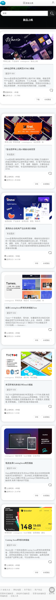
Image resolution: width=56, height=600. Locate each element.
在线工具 (14, 596)
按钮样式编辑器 (23, 594)
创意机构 (8, 221)
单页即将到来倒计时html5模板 (19, 385)
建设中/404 (10, 74)
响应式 (37, 221)
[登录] (53, 3)
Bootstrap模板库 (3, 2)
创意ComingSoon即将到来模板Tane (21, 308)
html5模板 (28, 456)
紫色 (32, 221)
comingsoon (24, 61)
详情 (36, 184)
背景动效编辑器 (39, 594)
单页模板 (33, 377)
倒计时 (26, 377)
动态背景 (37, 142)
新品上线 (34, 61)
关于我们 (28, 590)
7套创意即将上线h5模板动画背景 (20, 149)
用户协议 (38, 590)
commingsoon (27, 142)
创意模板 (36, 533)
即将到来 (16, 142)
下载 (38, 99)
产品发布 (15, 61)
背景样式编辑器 (6, 594)
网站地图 (17, 590)
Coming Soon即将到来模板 (17, 540)
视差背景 (18, 456)
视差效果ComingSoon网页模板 (19, 463)
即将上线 (6, 61)
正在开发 (36, 456)
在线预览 (47, 99)
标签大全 (6, 590)
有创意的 (10, 155)
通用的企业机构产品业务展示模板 (20, 228)
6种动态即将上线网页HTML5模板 (19, 68)
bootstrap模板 (35, 301)
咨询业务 (25, 221)
